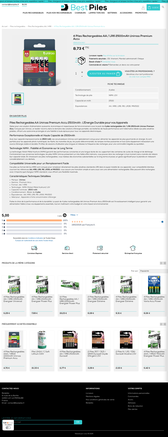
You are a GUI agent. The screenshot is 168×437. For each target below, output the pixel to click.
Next (164, 263)
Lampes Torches (97, 13)
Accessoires (126, 13)
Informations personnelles (138, 393)
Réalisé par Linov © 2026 (84, 434)
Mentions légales (93, 396)
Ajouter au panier (103, 74)
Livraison (89, 393)
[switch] (8, 427)
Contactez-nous (108, 62)
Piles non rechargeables (59, 13)
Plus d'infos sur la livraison (114, 56)
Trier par (134, 271)
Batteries (112, 13)
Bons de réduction (135, 406)
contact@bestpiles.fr (10, 5)
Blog (24, 5)
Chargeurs (80, 13)
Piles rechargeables (33, 13)
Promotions (141, 13)
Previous (161, 263)
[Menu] (12, 421)
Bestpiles (89, 403)
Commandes (133, 396)
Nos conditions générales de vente (100, 400)
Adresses (132, 403)
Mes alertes (132, 409)
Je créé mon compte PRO (139, 77)
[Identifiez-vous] (143, 8)
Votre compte (135, 389)
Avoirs (130, 400)
